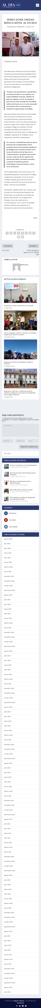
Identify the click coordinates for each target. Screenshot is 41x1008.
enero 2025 (7, 628)
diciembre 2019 (9, 913)
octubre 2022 (8, 754)
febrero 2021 (8, 847)
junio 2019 (7, 941)
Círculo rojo (26, 491)
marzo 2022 (8, 786)
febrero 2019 (8, 959)
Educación (25, 501)
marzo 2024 (8, 674)
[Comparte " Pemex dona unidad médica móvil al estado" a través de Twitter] (11, 233)
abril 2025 (7, 614)
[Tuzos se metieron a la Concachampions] (6, 466)
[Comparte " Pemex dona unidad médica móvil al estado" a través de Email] (18, 237)
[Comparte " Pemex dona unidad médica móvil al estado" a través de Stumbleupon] (34, 233)
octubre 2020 (8, 866)
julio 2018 (7, 992)
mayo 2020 (7, 889)
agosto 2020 (8, 875)
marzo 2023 (8, 730)
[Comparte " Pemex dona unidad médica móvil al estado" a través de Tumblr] (18, 233)
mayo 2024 (7, 665)
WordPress (20, 1003)
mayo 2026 (7, 553)
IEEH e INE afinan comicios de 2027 (21, 490)
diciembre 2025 (9, 576)
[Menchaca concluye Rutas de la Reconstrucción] (6, 482)
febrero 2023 (8, 735)
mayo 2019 (7, 945)
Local (28, 27)
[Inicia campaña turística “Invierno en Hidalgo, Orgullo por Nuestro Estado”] (20, 320)
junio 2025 (7, 604)
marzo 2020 (8, 898)
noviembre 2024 (9, 637)
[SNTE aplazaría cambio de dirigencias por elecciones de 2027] (6, 498)
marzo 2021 (8, 842)
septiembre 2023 (9, 702)
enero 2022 (7, 796)
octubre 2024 (8, 642)
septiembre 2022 (9, 758)
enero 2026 (7, 572)
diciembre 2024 (9, 632)
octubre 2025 (8, 586)
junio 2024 (7, 660)
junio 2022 (7, 772)
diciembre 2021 (9, 800)
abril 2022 (7, 782)
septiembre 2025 (9, 590)
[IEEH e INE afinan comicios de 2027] (6, 491)
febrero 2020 (8, 903)
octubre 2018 (8, 978)
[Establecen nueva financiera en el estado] (20, 293)
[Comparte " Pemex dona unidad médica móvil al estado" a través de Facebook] (7, 233)
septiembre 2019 (9, 927)
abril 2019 (7, 950)
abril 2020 (7, 894)
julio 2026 (7, 543)
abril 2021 (7, 838)
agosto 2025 (8, 595)
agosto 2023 (8, 707)
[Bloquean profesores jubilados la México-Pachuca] (20, 349)
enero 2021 (7, 852)
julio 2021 (7, 824)
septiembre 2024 (9, 646)
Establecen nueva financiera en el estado (18, 305)
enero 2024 (7, 684)
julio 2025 (7, 600)
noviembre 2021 (9, 805)
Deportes (25, 467)
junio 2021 (7, 828)
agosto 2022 (8, 763)
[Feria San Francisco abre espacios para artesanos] (6, 474)
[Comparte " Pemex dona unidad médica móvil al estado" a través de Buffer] (30, 233)
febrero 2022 (8, 791)
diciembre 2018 (9, 969)
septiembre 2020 (9, 870)
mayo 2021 (7, 833)
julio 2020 (7, 880)
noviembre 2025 (9, 581)
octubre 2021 (8, 810)
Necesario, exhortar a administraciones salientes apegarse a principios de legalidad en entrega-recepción (19, 392)
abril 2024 (7, 670)
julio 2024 (7, 656)
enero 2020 (7, 908)
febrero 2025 (8, 623)
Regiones (25, 485)
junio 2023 (7, 716)
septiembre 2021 (9, 814)
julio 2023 (7, 712)
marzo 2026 (8, 562)
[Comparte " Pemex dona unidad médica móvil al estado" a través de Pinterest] (22, 233)
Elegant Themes (19, 1001)
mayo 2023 (7, 721)
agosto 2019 (8, 931)
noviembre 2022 (9, 749)
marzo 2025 (8, 618)
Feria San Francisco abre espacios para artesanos (22, 473)
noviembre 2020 (9, 861)
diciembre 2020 (9, 857)
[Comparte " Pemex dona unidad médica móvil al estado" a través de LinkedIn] (26, 233)
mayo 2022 (7, 777)
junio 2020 (7, 885)
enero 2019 (7, 964)
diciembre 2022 (9, 744)
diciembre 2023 (9, 688)
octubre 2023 (8, 698)
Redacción (21, 27)
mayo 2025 (7, 609)
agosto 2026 (8, 539)
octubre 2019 (8, 922)
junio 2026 (7, 548)
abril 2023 (7, 726)
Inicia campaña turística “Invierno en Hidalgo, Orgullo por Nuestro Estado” (20, 334)
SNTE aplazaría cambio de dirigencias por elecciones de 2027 (22, 498)
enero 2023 (7, 740)
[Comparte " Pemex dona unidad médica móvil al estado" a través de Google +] (15, 233)
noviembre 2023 (9, 693)
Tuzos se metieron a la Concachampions (23, 465)
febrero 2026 (8, 567)
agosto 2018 (8, 987)
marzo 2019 (8, 955)
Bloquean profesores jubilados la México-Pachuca (19, 363)
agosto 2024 (8, 651)
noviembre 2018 (9, 973)
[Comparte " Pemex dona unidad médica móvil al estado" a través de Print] (22, 237)
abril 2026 (7, 558)
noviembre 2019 (9, 917)
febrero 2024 (8, 679)
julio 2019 (7, 936)
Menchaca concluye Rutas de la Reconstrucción (20, 482)
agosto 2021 (8, 819)
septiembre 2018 (9, 983)
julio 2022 (7, 768)
